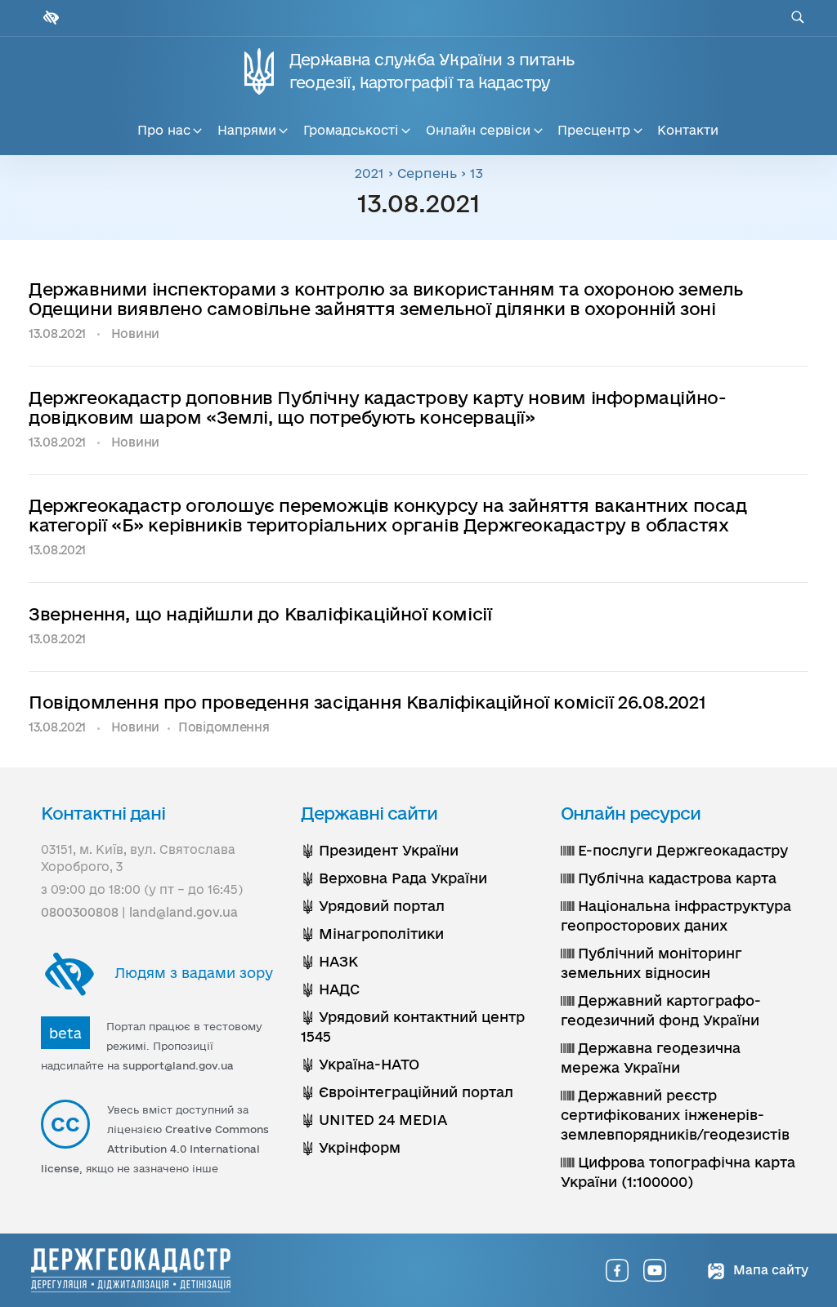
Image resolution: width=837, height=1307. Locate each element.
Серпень (427, 173)
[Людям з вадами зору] (49, 17)
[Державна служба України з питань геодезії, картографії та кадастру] (131, 1270)
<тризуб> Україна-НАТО (360, 1064)
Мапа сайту (769, 1270)
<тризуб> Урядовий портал (373, 906)
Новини (135, 333)
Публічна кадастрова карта (675, 878)
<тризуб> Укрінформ (351, 1147)
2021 (369, 173)
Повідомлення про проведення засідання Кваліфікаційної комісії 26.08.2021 (367, 702)
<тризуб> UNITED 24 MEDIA (374, 1119)
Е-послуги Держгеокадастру (681, 850)
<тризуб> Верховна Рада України (394, 878)
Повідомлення (224, 727)
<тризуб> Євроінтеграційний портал (407, 1092)
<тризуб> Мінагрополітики (372, 933)
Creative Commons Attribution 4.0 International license (155, 1148)
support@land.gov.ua (178, 1065)
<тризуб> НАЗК (329, 961)
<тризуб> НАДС (330, 989)
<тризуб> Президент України (380, 850)
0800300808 (80, 912)
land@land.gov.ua (183, 912)
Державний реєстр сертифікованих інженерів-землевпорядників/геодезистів (675, 1114)
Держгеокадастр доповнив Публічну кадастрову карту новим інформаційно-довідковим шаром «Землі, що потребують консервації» (377, 407)
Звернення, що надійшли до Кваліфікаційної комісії (260, 614)
